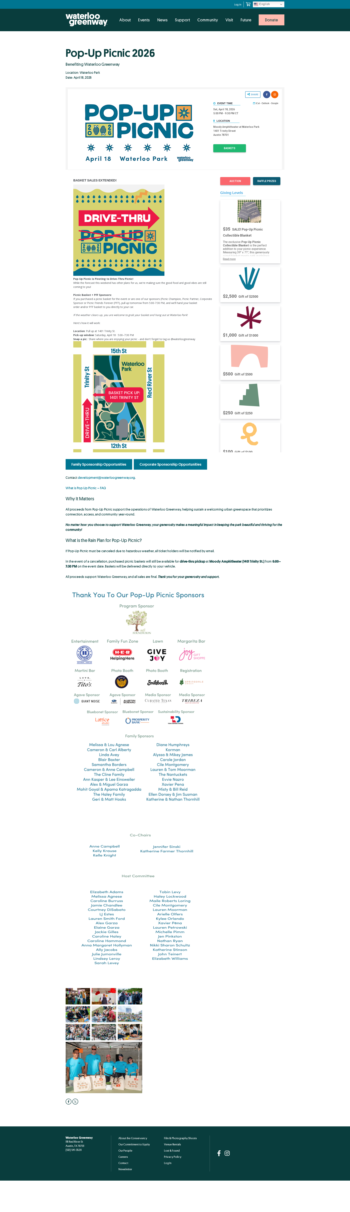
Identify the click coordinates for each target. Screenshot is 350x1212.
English (264, 4)
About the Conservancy (132, 1138)
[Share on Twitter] (75, 1101)
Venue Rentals (172, 1144)
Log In (238, 4)
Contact (123, 1163)
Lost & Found (172, 1150)
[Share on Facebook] (69, 1101)
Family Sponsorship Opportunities (98, 464)
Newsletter (125, 1169)
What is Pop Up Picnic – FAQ (86, 488)
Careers (123, 1157)
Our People (125, 1150)
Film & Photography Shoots (180, 1138)
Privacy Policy (173, 1157)
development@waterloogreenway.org (106, 477)
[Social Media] (219, 1153)
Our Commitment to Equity (134, 1144)
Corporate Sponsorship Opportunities (170, 464)
